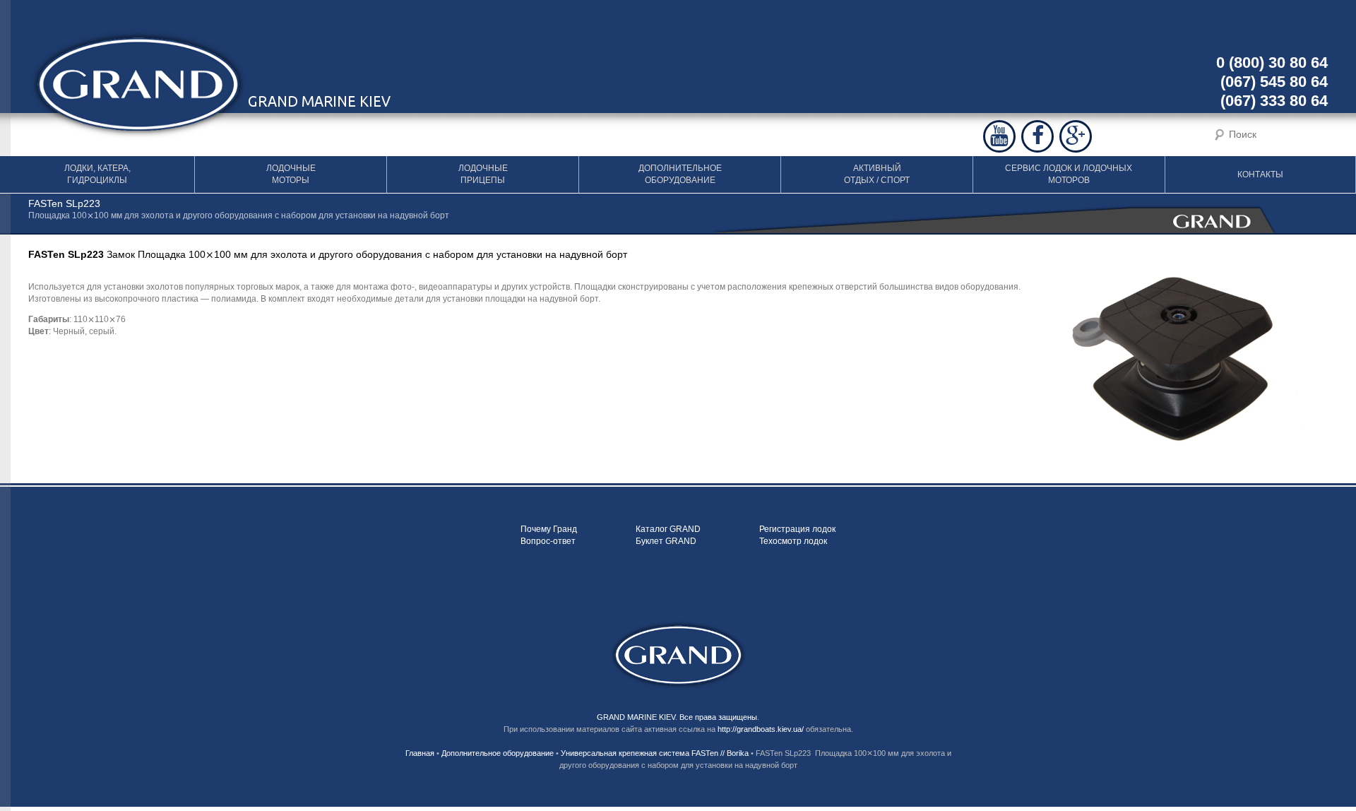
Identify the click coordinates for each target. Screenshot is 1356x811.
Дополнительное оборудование (497, 753)
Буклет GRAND (666, 541)
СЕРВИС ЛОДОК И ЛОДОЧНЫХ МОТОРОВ (1068, 174)
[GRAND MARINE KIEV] (678, 655)
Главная (419, 753)
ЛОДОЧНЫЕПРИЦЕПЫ (483, 174)
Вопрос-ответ (548, 541)
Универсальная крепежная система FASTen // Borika (655, 753)
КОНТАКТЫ (1260, 174)
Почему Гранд (549, 529)
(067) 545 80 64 (1274, 81)
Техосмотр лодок (793, 541)
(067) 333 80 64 (1274, 100)
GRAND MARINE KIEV (636, 717)
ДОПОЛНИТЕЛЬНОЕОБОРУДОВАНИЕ (680, 174)
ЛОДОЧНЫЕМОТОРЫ (291, 174)
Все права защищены (718, 717)
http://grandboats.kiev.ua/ (761, 729)
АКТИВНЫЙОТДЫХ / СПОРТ (877, 174)
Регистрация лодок (797, 529)
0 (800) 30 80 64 (1272, 62)
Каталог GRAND (668, 529)
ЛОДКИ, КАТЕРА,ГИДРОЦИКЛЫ (97, 174)
